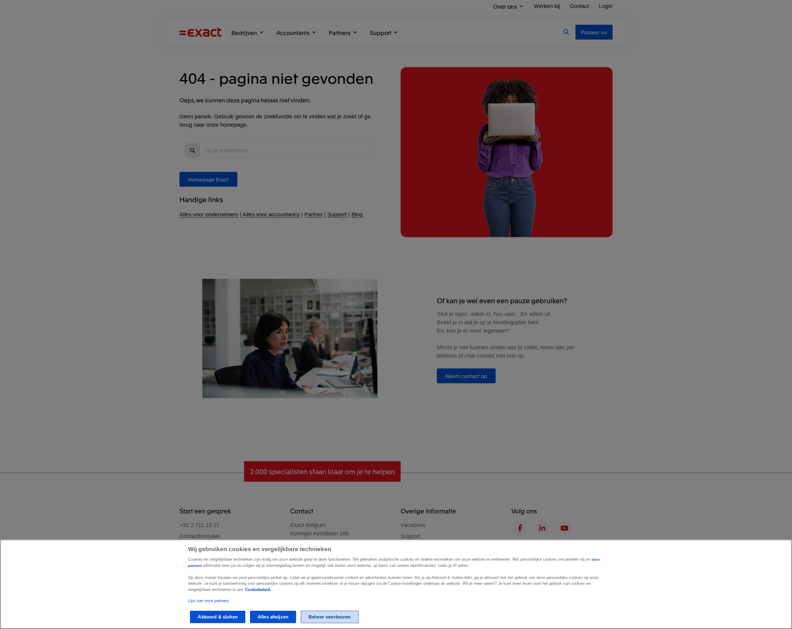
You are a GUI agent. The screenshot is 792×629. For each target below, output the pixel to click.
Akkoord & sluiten (218, 617)
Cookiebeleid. (258, 589)
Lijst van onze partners (208, 601)
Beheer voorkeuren (329, 617)
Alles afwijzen (273, 617)
